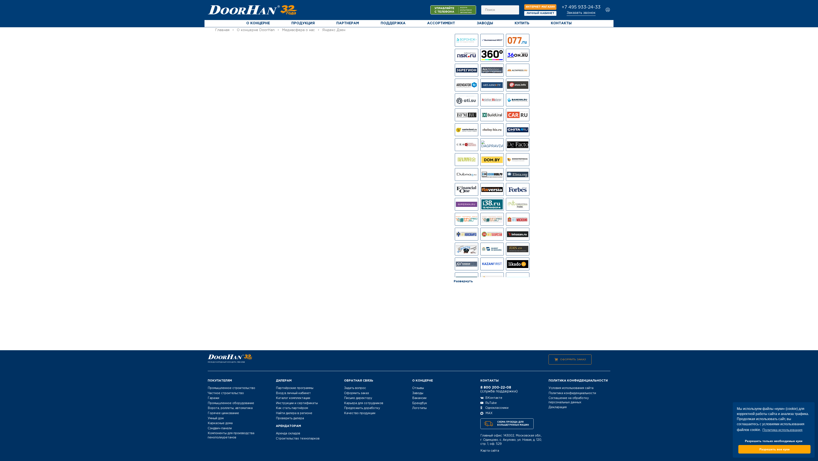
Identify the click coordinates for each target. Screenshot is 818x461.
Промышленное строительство (231, 388)
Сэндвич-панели (220, 428)
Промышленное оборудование (231, 403)
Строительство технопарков (298, 438)
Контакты (561, 23)
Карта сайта (489, 450)
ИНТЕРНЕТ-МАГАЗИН (540, 7)
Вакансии (419, 398)
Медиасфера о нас (298, 30)
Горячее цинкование (223, 413)
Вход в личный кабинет (293, 393)
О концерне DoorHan (256, 30)
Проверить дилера (290, 418)
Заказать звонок (581, 12)
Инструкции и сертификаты (297, 403)
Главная (222, 30)
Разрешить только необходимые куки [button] (773, 441)
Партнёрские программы (294, 388)
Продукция (303, 23)
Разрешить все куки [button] (774, 449)
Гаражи (213, 398)
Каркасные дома (220, 423)
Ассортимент (441, 23)
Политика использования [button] (782, 430)
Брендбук (419, 403)
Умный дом (216, 418)
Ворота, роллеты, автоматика (230, 408)
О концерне (258, 23)
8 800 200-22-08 (495, 387)
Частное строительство (226, 393)
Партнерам (347, 23)
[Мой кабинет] (608, 10)
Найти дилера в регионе (294, 413)
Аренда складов (288, 433)
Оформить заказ (573, 359)
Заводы (485, 23)
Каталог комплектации (293, 398)
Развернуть (463, 281)
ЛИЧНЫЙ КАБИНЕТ (540, 13)
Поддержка (393, 23)
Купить (522, 23)
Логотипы (419, 408)
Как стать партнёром (292, 408)
